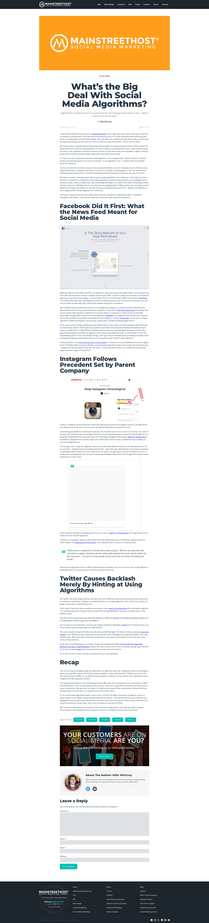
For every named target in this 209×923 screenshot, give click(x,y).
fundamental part (99, 134)
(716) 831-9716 (56, 904)
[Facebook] (152, 920)
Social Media (104, 76)
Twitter (130, 720)
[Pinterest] (165, 920)
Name (63, 839)
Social (137, 4)
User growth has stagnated (131, 644)
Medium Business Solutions (116, 903)
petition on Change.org (118, 533)
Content (146, 4)
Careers (143, 891)
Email (63, 847)
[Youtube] (169, 920)
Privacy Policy (61, 920)
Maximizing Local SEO (148, 908)
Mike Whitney (105, 122)
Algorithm (79, 720)
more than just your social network (92, 342)
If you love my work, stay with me (81, 523)
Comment (64, 811)
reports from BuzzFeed (117, 608)
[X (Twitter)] (158, 920)
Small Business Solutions (115, 899)
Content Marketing (79, 908)
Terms (69, 920)
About (155, 4)
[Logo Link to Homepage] (55, 4)
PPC (130, 4)
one (61, 333)
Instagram (105, 720)
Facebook (91, 720)
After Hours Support (147, 903)
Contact (165, 4)
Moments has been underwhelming (74, 647)
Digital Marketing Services (82, 891)
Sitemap (75, 920)
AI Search (121, 4)
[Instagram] (155, 920)
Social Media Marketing (81, 912)
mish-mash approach (125, 310)
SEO (99, 4)
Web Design (109, 4)
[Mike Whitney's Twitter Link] (88, 789)
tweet (124, 625)
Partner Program (112, 912)
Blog (141, 887)
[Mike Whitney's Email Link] (94, 789)
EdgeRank (109, 315)
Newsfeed (117, 720)
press (79, 649)
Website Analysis (146, 899)
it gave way (124, 318)
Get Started (104, 756)
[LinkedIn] (162, 920)
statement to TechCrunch (85, 542)
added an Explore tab (136, 437)
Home (75, 887)
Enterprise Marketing (114, 908)
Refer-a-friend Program (148, 895)
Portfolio (109, 895)
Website (63, 856)
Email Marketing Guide (148, 912)
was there (143, 298)
